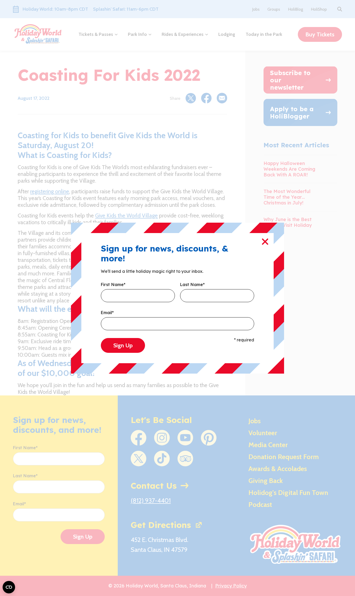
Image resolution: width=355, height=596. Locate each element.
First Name (113, 284)
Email (107, 312)
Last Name (192, 284)
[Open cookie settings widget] (9, 587)
